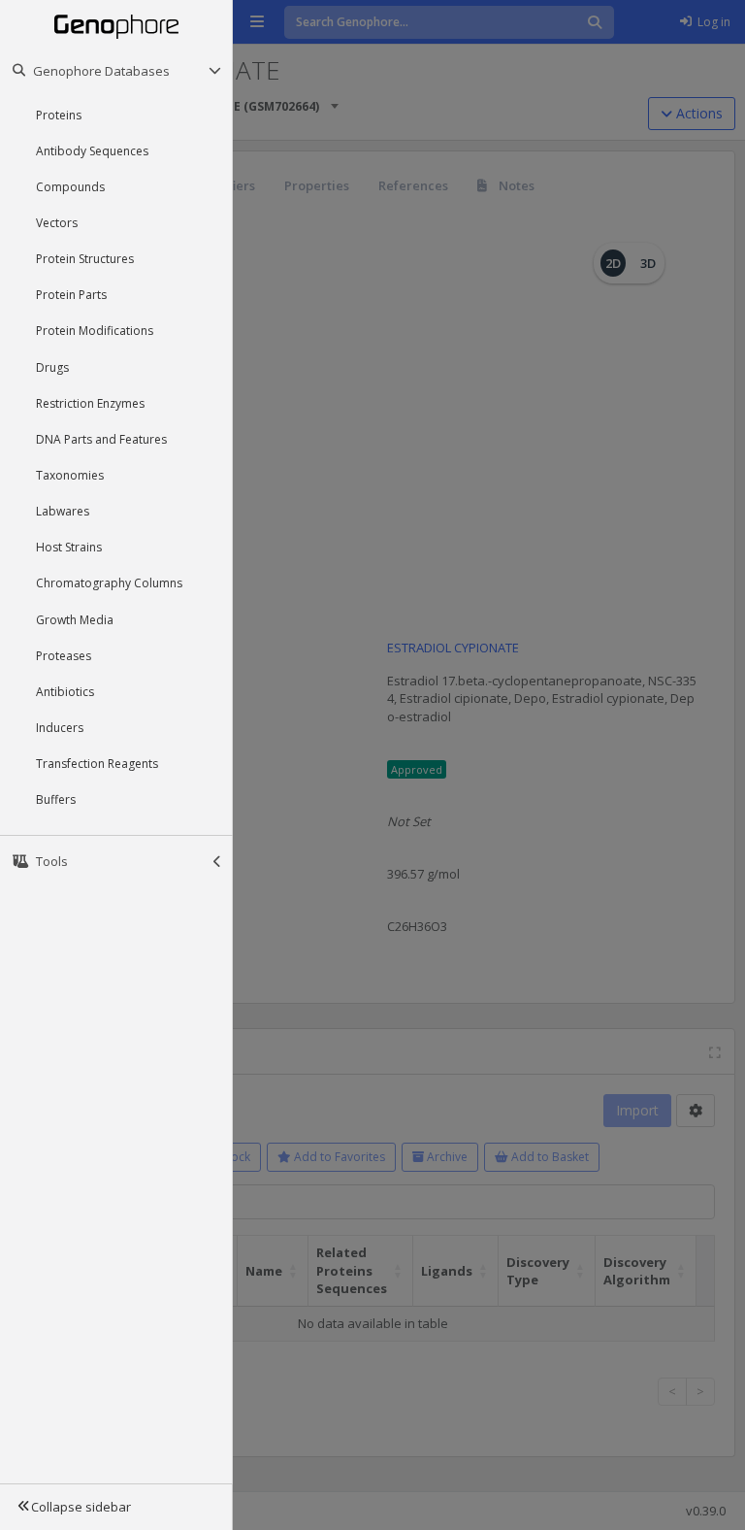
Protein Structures (85, 258)
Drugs (52, 367)
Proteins (58, 115)
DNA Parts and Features (101, 439)
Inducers (59, 727)
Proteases (63, 656)
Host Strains (69, 547)
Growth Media (74, 620)
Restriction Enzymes (90, 403)
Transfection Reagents (97, 763)
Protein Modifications (94, 330)
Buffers (56, 799)
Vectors (57, 223)
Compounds (70, 187)
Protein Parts (71, 294)
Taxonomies (70, 475)
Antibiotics (65, 691)
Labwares (62, 511)
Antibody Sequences (92, 151)
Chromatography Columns (109, 583)
